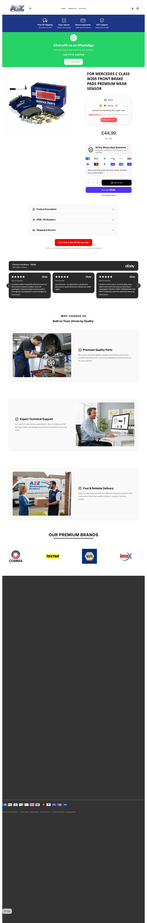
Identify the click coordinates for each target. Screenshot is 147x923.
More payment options (108, 195)
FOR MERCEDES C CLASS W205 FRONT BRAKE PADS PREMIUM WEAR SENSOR (108, 81)
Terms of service (45, 812)
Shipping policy (71, 812)
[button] (59, 294)
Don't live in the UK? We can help (73, 242)
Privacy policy (24, 812)
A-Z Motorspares (12, 812)
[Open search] (30, 8)
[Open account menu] (132, 8)
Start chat (75, 62)
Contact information (58, 812)
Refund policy (34, 812)
